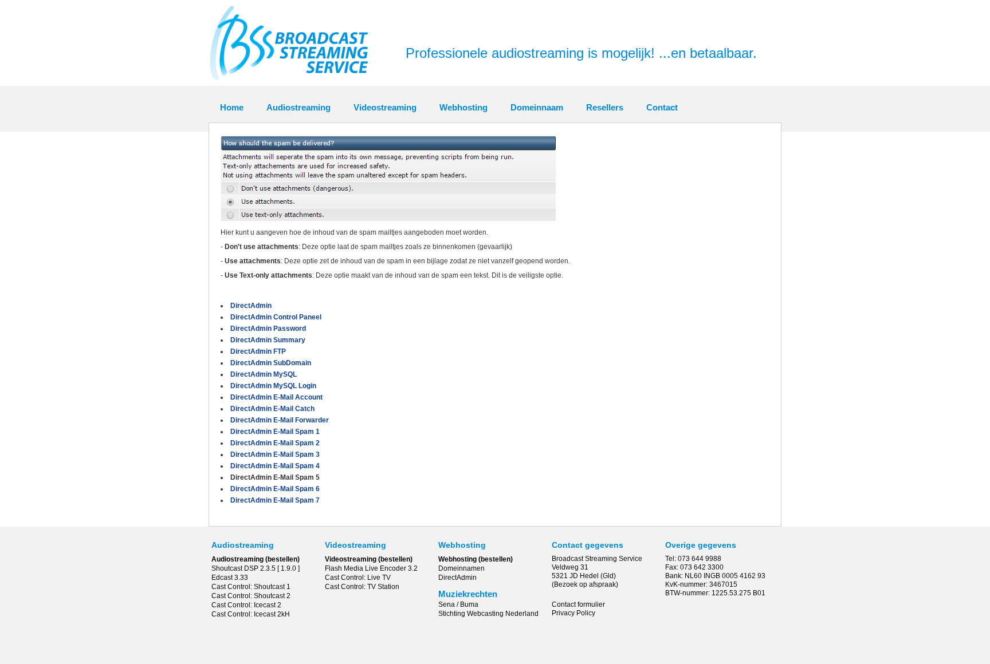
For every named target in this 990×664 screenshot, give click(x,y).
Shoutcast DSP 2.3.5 (243, 568)
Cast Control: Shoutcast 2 (250, 596)
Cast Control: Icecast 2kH (250, 614)
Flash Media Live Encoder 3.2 (371, 568)
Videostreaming (385, 107)
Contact (662, 107)
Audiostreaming (298, 107)
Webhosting (463, 107)
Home (231, 107)
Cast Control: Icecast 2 (246, 605)
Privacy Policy (573, 613)
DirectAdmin (457, 578)
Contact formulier (578, 604)
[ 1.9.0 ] (288, 568)
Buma (469, 604)
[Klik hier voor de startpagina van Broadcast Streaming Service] (289, 84)
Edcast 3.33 (229, 578)
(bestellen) (282, 559)
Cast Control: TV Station (362, 587)
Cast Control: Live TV (358, 578)
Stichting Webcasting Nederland (488, 614)
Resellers (604, 107)
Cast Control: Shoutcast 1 (250, 587)
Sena (446, 604)
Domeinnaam (536, 107)
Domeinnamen (461, 568)
